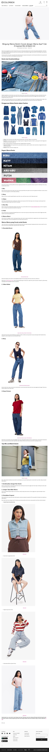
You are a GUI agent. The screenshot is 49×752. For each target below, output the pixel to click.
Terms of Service (15, 737)
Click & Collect (26, 734)
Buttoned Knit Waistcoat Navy (24, 385)
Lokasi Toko (15, 734)
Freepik (26, 93)
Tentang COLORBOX (16, 733)
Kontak (14, 736)
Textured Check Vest (24, 276)
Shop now (24, 661)
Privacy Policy (15, 739)
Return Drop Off (26, 736)
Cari (41, 739)
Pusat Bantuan (26, 733)
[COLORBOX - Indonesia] (8, 2)
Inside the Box (15, 740)
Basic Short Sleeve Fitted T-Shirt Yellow (24, 332)
